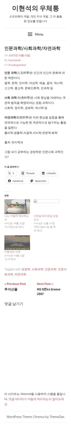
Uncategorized (16, 65)
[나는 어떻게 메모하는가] (17, 206)
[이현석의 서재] (17, 242)
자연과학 (20, 274)
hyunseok (14, 60)
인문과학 (50, 269)
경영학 (25, 269)
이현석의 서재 (12, 251)
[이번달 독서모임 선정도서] (46, 206)
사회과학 (37, 269)
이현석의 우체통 (35, 8)
